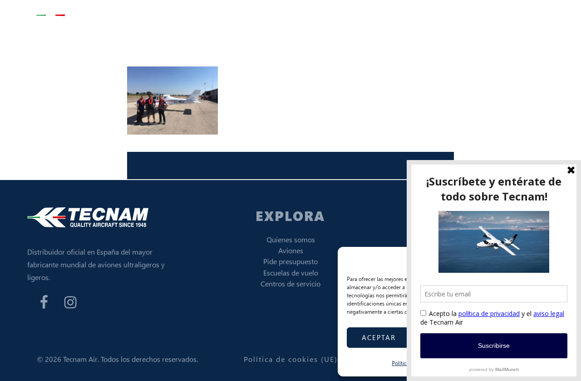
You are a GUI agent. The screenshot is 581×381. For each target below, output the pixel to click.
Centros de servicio (290, 283)
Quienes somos (290, 239)
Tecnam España (81, 16)
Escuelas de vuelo (290, 272)
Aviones (290, 250)
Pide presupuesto (290, 261)
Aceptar (379, 337)
